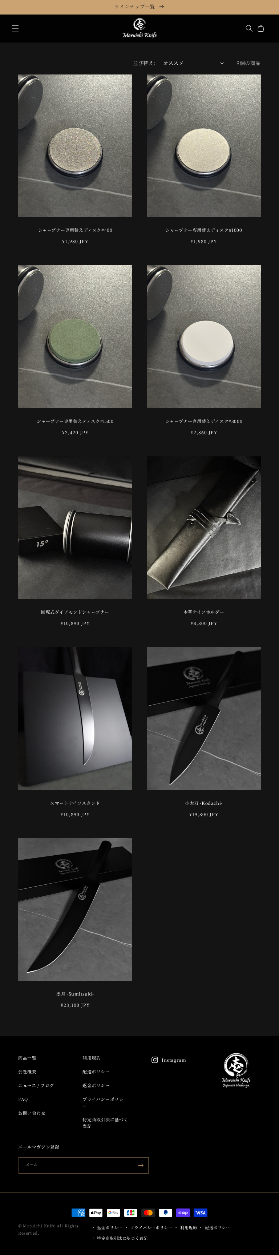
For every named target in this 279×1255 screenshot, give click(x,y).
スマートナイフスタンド (75, 803)
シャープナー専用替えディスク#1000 (203, 230)
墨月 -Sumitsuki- (75, 994)
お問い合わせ (32, 1113)
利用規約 (91, 1057)
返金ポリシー (96, 1085)
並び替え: (144, 62)
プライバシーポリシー (103, 1102)
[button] (15, 28)
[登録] (141, 1165)
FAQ (23, 1099)
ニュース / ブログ (36, 1085)
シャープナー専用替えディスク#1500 (75, 421)
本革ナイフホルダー (203, 612)
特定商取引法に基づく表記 (105, 1122)
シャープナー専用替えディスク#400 (75, 230)
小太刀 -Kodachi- (204, 803)
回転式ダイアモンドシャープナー (75, 612)
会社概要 (27, 1071)
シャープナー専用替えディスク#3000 (203, 421)
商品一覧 (27, 1057)
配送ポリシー (96, 1071)
